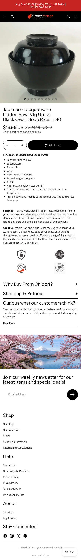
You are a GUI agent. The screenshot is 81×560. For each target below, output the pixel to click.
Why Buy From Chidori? (28, 284)
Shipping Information (15, 441)
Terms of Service (12, 488)
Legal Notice (10, 518)
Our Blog (8, 424)
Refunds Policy (11, 476)
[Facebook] (5, 536)
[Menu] (4, 16)
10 (56, 99)
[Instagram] (12, 536)
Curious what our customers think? (39, 303)
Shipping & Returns (23, 293)
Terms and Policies (40, 555)
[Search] (12, 16)
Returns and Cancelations (17, 447)
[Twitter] (18, 536)
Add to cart (55, 145)
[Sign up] (72, 394)
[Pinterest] (25, 536)
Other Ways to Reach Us (16, 471)
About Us (8, 512)
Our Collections (11, 430)
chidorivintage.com (34, 547)
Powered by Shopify (53, 547)
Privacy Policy (10, 482)
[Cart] (76, 16)
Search (7, 436)
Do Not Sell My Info (13, 494)
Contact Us (9, 465)
